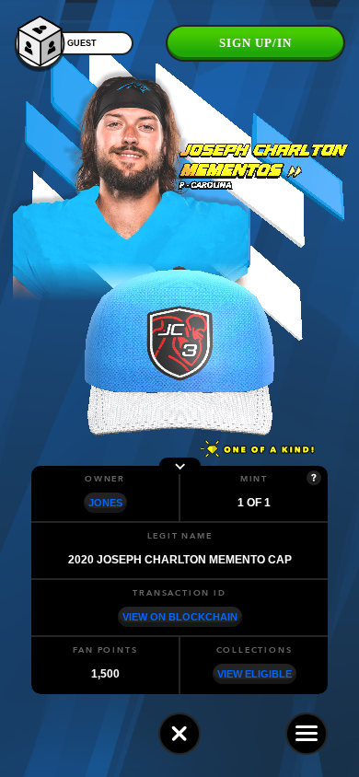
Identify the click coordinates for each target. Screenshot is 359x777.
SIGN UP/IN (255, 43)
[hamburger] (306, 733)
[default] (179, 733)
